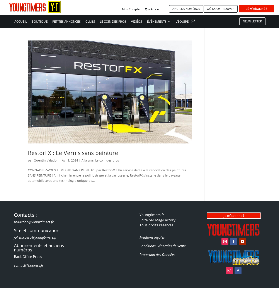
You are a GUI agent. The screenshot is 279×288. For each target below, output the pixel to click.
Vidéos (136, 22)
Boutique (40, 22)
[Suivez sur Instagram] (224, 241)
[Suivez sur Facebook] (233, 241)
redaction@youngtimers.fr (33, 222)
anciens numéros (186, 9)
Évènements (157, 22)
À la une (88, 160)
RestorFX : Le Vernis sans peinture (73, 153)
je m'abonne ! (256, 9)
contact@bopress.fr (28, 265)
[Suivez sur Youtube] (242, 241)
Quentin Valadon (46, 160)
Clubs (90, 22)
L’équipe (182, 22)
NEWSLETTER (252, 21)
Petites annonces (66, 22)
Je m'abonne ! (234, 215)
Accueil (20, 22)
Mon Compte (131, 9)
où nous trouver (220, 9)
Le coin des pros (113, 22)
